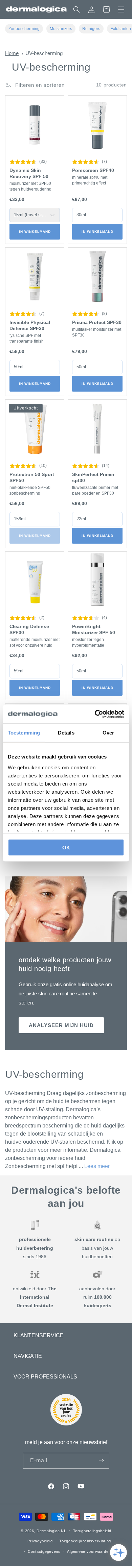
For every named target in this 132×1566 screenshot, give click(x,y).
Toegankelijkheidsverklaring (85, 1541)
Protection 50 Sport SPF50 (31, 477)
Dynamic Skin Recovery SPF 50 (28, 173)
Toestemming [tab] (24, 733)
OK (66, 847)
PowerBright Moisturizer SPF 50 (93, 629)
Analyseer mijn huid (61, 1025)
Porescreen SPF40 (93, 170)
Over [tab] (108, 733)
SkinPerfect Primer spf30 (93, 477)
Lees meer (97, 1166)
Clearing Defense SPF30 (29, 629)
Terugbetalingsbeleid (92, 1531)
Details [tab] (66, 733)
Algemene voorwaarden (89, 1551)
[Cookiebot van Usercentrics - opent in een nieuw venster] (95, 714)
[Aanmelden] (101, 1461)
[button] (121, 9)
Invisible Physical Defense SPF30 (29, 325)
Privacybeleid (39, 1541)
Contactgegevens (44, 1551)
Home (12, 53)
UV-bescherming (44, 53)
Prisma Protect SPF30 (97, 322)
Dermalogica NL (51, 1530)
